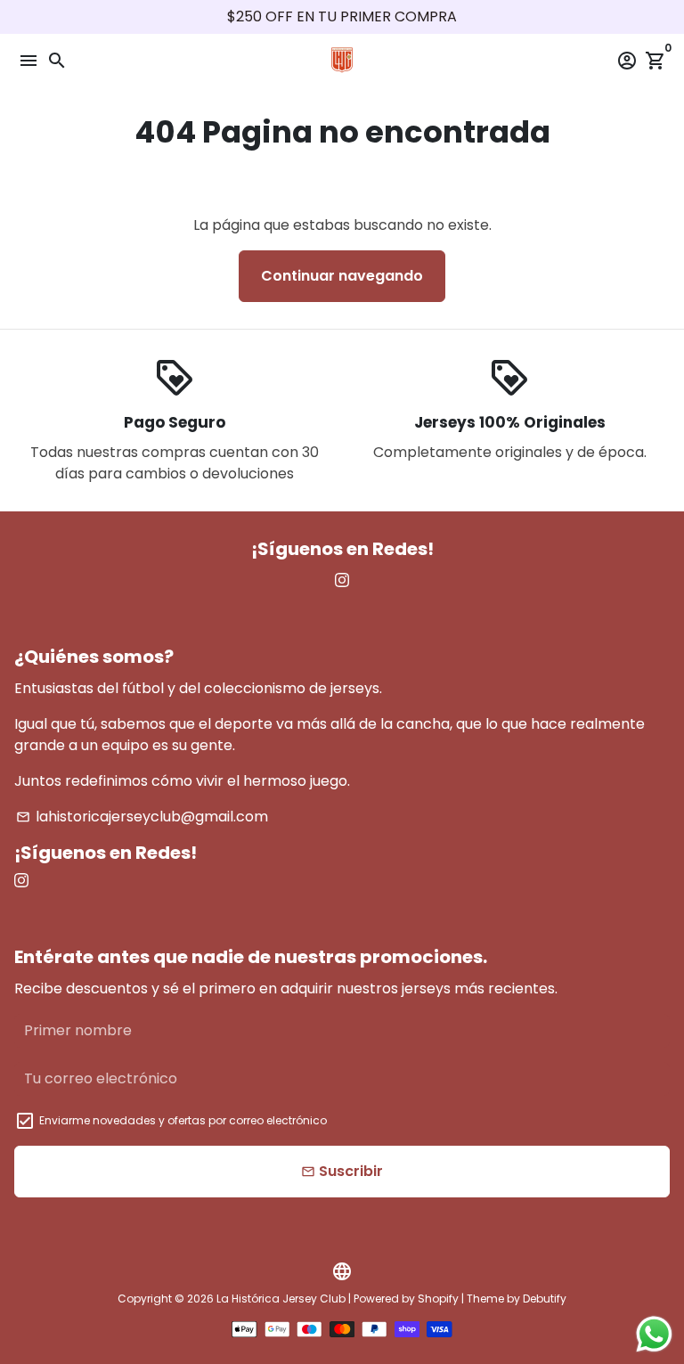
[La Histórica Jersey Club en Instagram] (342, 580)
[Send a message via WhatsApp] (654, 1334)
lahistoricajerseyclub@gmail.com (142, 816)
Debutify (544, 1298)
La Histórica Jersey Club (281, 1298)
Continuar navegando (342, 275)
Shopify (438, 1298)
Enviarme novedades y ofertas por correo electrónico (183, 1120)
